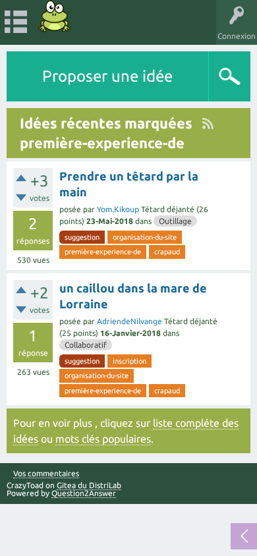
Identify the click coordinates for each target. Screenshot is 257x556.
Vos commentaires (46, 474)
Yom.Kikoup (118, 209)
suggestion (82, 237)
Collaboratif (86, 345)
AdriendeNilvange (129, 321)
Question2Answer (83, 493)
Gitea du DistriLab (89, 485)
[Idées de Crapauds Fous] (54, 16)
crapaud (167, 252)
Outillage (175, 221)
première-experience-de (103, 252)
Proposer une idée (107, 76)
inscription (129, 361)
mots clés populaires (103, 439)
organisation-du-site (145, 237)
